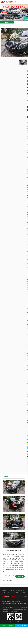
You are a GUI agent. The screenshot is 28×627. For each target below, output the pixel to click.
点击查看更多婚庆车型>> (14, 550)
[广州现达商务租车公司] (8, 1)
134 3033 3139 (22, 625)
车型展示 (7, 22)
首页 (4, 625)
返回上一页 (20, 576)
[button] (12, 19)
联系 (12, 625)
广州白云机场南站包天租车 (11, 611)
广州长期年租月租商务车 (11, 609)
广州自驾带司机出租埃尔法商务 (9, 607)
